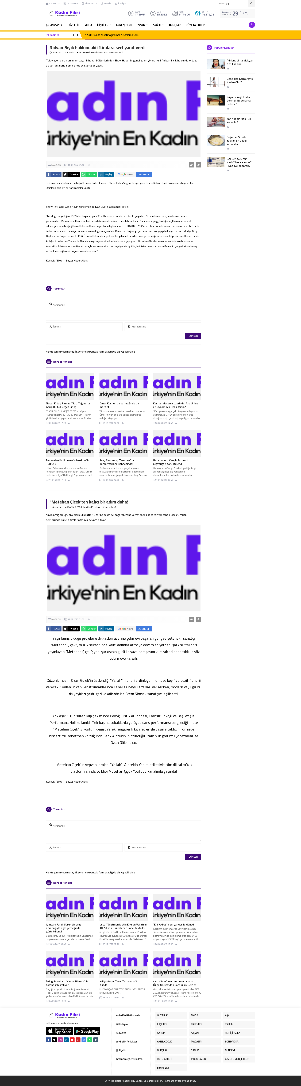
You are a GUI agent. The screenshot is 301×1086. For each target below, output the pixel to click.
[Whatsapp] (89, 1039)
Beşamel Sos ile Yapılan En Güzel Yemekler (237, 140)
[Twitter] (54, 1039)
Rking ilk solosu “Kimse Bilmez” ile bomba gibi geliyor (67, 983)
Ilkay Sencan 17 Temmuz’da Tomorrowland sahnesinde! (116, 462)
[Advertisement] (33, 52)
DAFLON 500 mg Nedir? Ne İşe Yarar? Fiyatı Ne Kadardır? (239, 162)
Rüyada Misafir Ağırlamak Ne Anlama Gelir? (112, 34)
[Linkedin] (66, 1039)
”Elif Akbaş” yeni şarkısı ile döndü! (174, 924)
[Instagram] (60, 1039)
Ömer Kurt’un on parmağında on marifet (119, 405)
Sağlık (139, 1081)
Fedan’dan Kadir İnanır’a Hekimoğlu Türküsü (68, 462)
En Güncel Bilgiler (153, 1081)
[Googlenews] (84, 1039)
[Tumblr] (95, 1039)
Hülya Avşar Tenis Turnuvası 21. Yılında (119, 983)
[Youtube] (72, 1039)
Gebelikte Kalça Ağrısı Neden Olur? (240, 80)
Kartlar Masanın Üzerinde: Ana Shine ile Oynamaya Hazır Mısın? (175, 405)
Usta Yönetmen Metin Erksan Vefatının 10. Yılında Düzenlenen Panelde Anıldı (123, 926)
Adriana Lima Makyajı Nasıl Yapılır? (240, 62)
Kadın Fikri (128, 1081)
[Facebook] (48, 1039)
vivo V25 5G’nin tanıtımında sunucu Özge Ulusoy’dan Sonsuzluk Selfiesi (175, 983)
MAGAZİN (69, 52)
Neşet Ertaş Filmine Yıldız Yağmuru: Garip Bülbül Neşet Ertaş (68, 405)
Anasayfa (56, 52)
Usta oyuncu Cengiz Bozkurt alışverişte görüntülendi (170, 462)
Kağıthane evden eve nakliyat (179, 1081)
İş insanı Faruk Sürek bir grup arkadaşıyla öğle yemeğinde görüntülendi (63, 928)
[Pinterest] (78, 1039)
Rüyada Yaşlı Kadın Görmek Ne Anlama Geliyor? (239, 100)
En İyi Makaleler (113, 1081)
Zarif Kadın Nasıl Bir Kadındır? (239, 120)
